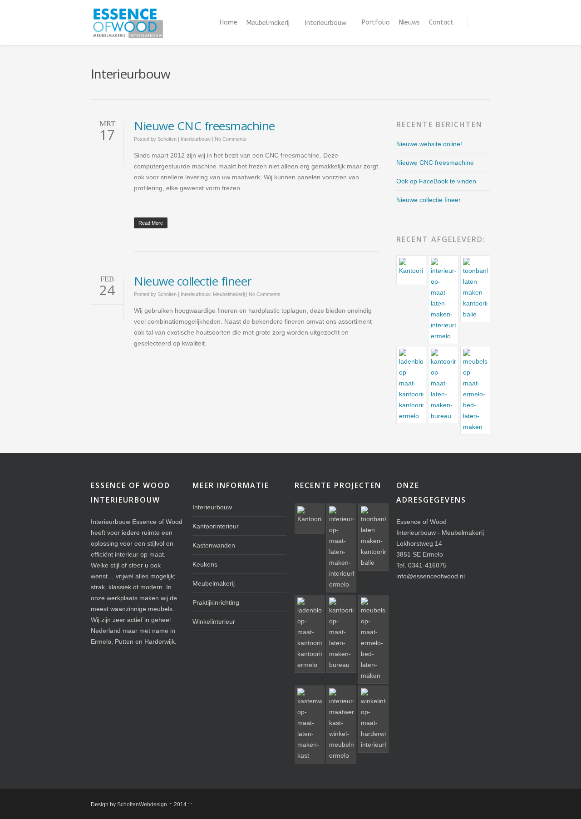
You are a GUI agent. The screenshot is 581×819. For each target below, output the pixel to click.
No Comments (230, 139)
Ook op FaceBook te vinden (436, 181)
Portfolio (376, 22)
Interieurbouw (325, 23)
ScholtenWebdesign (142, 804)
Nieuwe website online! (429, 144)
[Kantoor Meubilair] (443, 385)
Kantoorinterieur (215, 526)
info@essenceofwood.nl (430, 576)
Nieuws (409, 22)
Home (228, 22)
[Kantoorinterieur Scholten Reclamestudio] (475, 288)
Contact (441, 22)
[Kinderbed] (475, 390)
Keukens (204, 564)
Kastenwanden (213, 545)
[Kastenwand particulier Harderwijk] (310, 725)
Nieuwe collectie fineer (192, 281)
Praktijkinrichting (215, 602)
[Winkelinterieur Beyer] (373, 719)
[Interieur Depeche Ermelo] (341, 725)
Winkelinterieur (213, 621)
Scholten (167, 139)
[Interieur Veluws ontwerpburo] (411, 270)
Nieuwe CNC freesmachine (204, 126)
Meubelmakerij (268, 23)
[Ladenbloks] (411, 385)
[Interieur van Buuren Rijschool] (443, 299)
